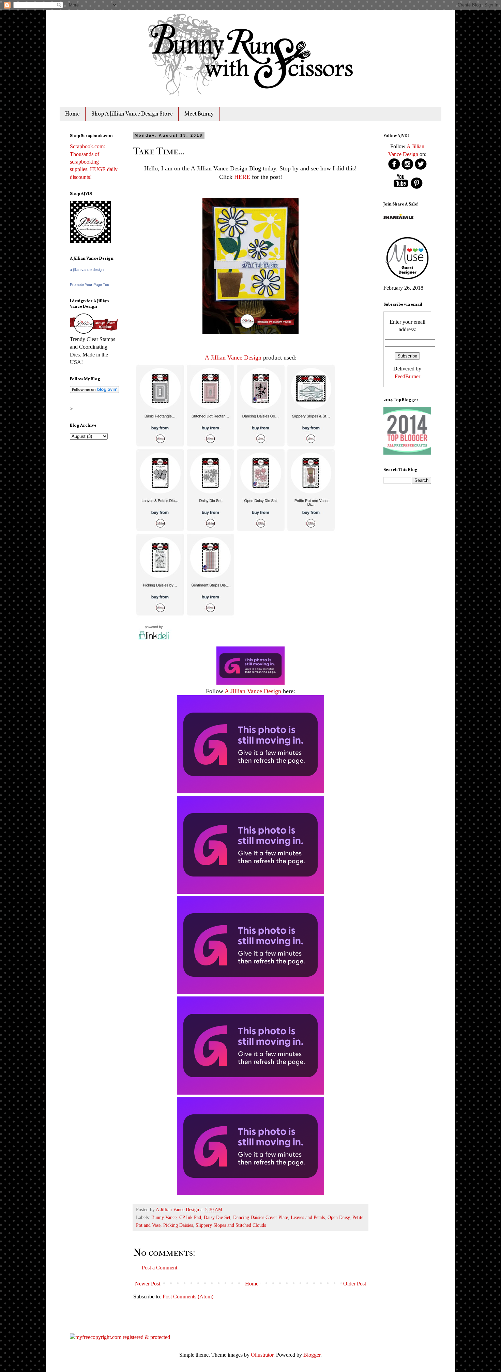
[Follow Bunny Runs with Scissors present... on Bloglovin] (94, 391)
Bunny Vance (164, 1217)
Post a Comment (159, 1267)
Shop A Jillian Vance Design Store (132, 114)
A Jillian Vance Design (233, 357)
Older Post (354, 1283)
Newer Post (147, 1283)
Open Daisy (339, 1217)
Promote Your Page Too (89, 285)
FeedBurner (407, 376)
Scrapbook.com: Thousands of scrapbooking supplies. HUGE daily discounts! (94, 161)
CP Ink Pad (190, 1217)
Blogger (311, 1355)
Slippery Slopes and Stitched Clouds (231, 1225)
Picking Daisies (178, 1225)
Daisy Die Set (217, 1217)
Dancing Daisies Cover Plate (260, 1217)
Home (72, 114)
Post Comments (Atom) (188, 1296)
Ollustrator (262, 1355)
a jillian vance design (87, 270)
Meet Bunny (199, 114)
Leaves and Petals (308, 1217)
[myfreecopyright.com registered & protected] (120, 1337)
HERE (241, 176)
